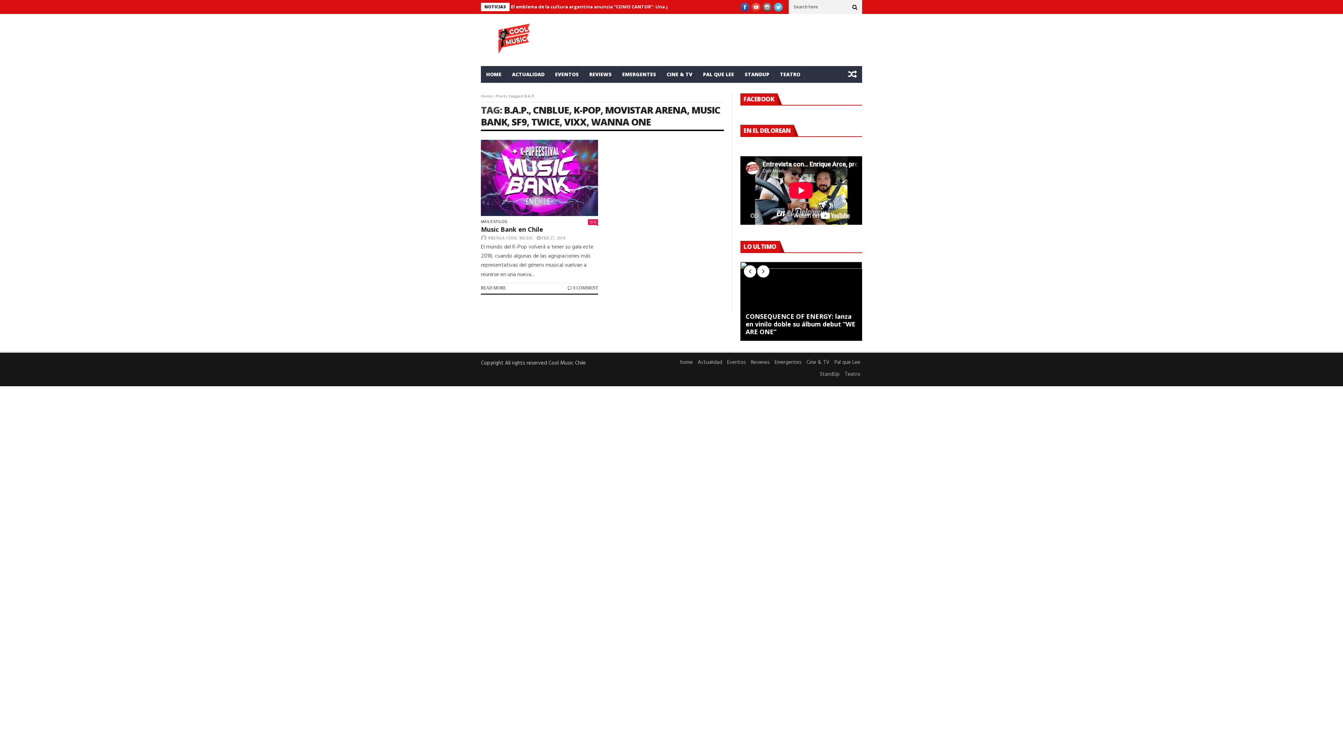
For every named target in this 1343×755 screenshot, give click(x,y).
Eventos (567, 74)
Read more (493, 288)
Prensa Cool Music (510, 238)
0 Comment (585, 288)
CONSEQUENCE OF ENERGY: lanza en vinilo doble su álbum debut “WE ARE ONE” (800, 324)
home (494, 74)
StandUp (757, 74)
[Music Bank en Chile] (539, 178)
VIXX (575, 121)
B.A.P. (516, 109)
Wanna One (621, 121)
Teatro (790, 74)
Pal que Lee (718, 74)
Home (486, 96)
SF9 (519, 121)
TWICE (545, 121)
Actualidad (528, 74)
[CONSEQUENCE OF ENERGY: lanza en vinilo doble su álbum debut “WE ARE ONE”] (801, 301)
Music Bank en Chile (512, 229)
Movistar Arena (646, 109)
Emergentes (639, 74)
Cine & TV (679, 74)
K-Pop (587, 109)
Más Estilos (494, 222)
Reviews (600, 74)
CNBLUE (551, 109)
